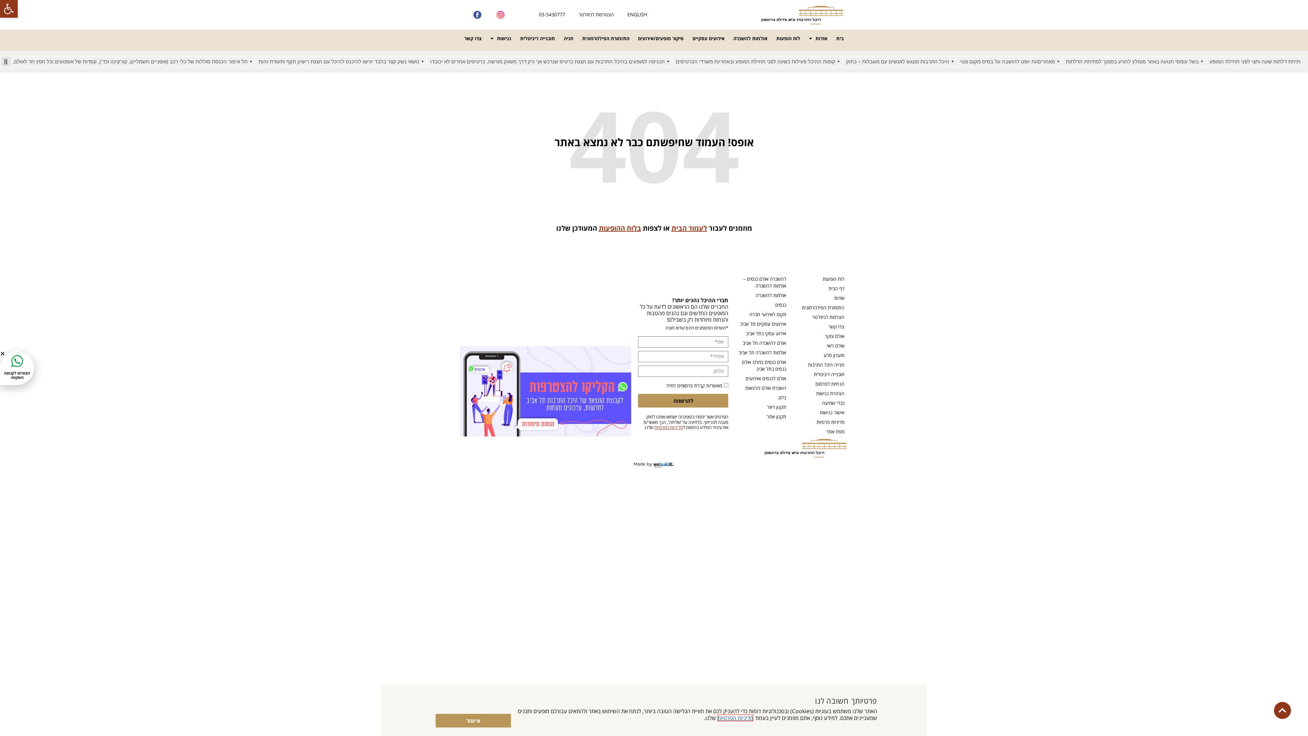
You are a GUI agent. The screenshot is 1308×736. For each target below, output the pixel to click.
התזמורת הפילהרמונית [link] (605, 38)
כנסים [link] (780, 305)
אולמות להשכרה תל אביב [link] (762, 352)
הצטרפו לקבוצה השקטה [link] (17, 375)
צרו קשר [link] (473, 38)
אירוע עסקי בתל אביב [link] (766, 333)
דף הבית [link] (836, 288)
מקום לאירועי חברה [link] (767, 314)
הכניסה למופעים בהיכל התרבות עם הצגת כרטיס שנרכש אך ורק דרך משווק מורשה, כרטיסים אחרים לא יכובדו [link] (575, 61)
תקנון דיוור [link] (776, 407)
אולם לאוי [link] (835, 345)
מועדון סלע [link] (834, 355)
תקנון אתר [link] (776, 416)
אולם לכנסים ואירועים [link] (766, 378)
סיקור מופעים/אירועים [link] (661, 38)
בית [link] (840, 38)
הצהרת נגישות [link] (830, 393)
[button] (2, 353)
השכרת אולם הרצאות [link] (765, 388)
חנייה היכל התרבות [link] (826, 365)
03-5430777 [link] (552, 14)
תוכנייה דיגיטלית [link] (537, 38)
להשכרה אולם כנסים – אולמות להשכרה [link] (764, 282)
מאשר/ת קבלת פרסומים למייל (694, 385)
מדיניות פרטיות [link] (830, 422)
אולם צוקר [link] (834, 336)
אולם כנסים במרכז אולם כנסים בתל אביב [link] (764, 365)
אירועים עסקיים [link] (708, 38)
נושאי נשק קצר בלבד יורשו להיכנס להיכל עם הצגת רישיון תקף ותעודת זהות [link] (366, 61)
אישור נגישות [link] (832, 412)
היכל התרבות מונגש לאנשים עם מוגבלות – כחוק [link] (925, 61)
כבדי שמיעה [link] (833, 403)
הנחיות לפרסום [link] (829, 384)
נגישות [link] (504, 38)
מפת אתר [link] (835, 431)
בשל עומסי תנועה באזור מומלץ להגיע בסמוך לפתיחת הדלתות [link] (1160, 61)
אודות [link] (821, 38)
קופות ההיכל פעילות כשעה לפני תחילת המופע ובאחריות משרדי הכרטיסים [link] (783, 61)
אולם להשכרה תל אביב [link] (764, 343)
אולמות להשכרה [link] (750, 38)
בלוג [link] (782, 397)
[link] (9, 9)
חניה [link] (568, 38)
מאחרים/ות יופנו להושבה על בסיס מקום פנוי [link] (1035, 61)
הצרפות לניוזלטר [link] (828, 317)
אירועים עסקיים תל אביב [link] (763, 324)
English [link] (637, 14)
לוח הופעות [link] (788, 38)
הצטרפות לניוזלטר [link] (596, 14)
